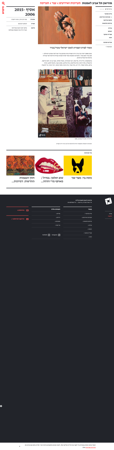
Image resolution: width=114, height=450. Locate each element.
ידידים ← (58, 217)
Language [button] (108, 46)
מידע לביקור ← (88, 213)
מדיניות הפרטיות (91, 447)
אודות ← (90, 225)
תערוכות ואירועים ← (87, 217)
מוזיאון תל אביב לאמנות (97, 3)
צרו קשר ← (57, 225)
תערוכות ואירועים (70, 3)
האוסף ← (90, 229)
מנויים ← (58, 213)
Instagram (54, 235)
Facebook (44, 235)
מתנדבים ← (57, 221)
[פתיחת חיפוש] (3, 7)
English (110, 216)
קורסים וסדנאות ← (87, 221)
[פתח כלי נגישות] (1, 406)
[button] (65, 25)
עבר (54, 3)
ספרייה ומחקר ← (88, 233)
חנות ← (90, 237)
